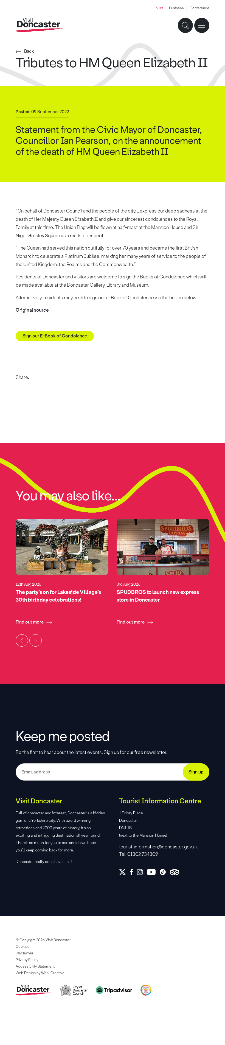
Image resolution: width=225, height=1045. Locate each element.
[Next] (35, 640)
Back (29, 51)
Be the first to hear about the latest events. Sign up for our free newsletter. (91, 752)
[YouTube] (153, 872)
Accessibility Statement (35, 966)
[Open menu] (201, 25)
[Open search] (185, 25)
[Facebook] (133, 872)
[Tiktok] (165, 872)
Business (176, 8)
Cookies (23, 946)
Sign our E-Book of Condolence (54, 336)
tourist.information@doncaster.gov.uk (158, 847)
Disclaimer (24, 953)
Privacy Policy (27, 959)
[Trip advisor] (176, 872)
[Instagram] (142, 872)
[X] (124, 872)
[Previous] (22, 640)
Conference (199, 8)
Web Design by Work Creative (40, 973)
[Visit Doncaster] (40, 25)
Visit (159, 8)
